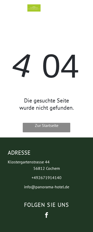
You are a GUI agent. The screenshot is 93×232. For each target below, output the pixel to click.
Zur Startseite (46, 125)
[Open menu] (65, 8)
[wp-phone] (10, 10)
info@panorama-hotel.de (46, 186)
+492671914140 (46, 177)
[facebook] (46, 215)
